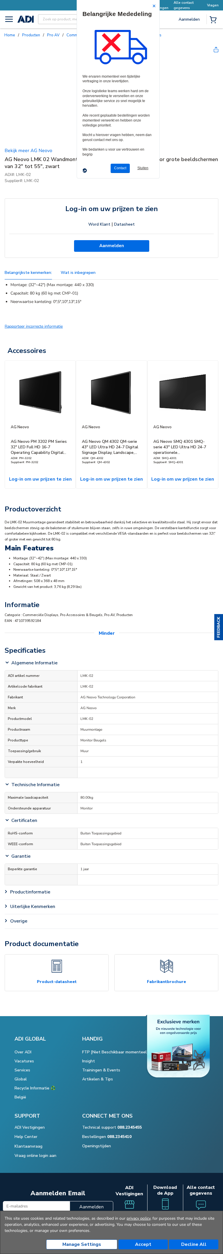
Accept (143, 1244)
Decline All (193, 1244)
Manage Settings (81, 1244)
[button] (218, 627)
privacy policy (138, 1218)
